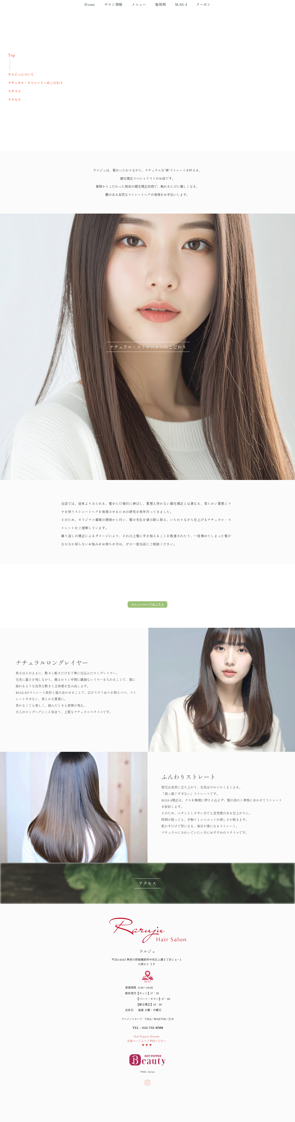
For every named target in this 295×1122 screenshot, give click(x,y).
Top (11, 54)
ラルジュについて (21, 74)
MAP (147, 981)
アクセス (14, 99)
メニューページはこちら (147, 604)
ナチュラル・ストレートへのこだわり (35, 82)
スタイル (14, 91)
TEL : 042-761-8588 (147, 1027)
